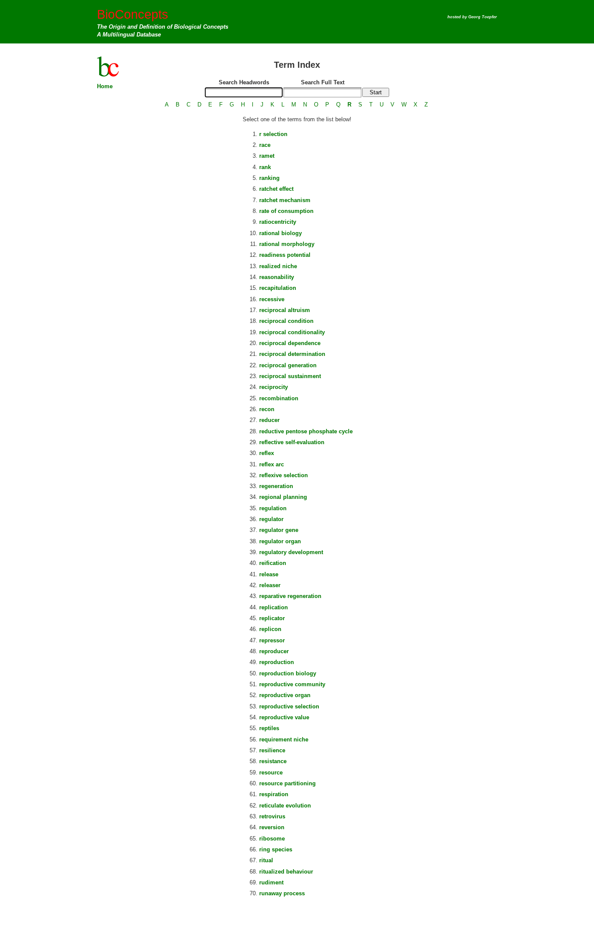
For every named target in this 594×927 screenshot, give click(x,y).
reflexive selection (283, 475)
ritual (266, 860)
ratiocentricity (277, 222)
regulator (271, 519)
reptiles (269, 728)
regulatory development (291, 552)
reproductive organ (284, 695)
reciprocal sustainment (290, 376)
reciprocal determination (292, 354)
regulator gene (278, 530)
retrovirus (272, 816)
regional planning (283, 497)
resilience (272, 750)
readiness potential (284, 255)
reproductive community (292, 684)
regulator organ (280, 541)
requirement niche (283, 739)
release (268, 574)
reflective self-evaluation (291, 442)
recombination (278, 398)
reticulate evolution (285, 805)
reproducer (274, 651)
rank (265, 167)
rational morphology (286, 244)
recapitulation (277, 288)
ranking (269, 178)
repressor (272, 640)
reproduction (276, 662)
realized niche (278, 266)
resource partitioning (287, 783)
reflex (266, 453)
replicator (272, 618)
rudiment (271, 882)
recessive (271, 299)
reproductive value (284, 717)
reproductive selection (289, 706)
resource (271, 772)
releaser (269, 585)
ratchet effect (276, 189)
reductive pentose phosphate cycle (306, 431)
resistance (273, 761)
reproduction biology (287, 673)
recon (266, 409)
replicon (270, 629)
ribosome (272, 838)
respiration (273, 794)
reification (272, 563)
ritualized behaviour (286, 871)
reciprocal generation (288, 365)
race (264, 145)
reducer (269, 420)
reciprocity (273, 387)
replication (273, 607)
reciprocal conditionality (292, 332)
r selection (273, 134)
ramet (266, 156)
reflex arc (271, 464)
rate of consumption (286, 211)
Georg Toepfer (482, 17)
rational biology (280, 233)
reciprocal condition (286, 321)
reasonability (276, 277)
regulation (273, 508)
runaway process (282, 893)
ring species (275, 849)
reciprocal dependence (289, 343)
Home (105, 86)
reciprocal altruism (284, 310)
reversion (271, 827)
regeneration (276, 486)
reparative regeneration (290, 596)
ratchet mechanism (284, 200)
